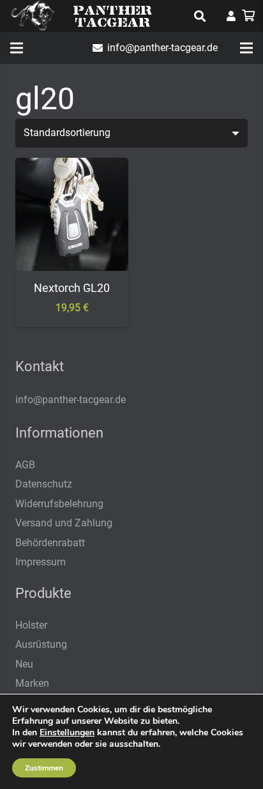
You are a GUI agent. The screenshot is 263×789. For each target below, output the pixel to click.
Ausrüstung (41, 644)
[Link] (231, 16)
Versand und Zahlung (63, 523)
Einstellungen (67, 733)
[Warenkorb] (248, 16)
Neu (24, 664)
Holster (31, 625)
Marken (32, 683)
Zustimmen (44, 768)
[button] (200, 16)
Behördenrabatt (50, 543)
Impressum (40, 562)
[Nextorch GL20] (71, 166)
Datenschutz (43, 484)
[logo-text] (112, 16)
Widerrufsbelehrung (59, 504)
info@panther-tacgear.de (70, 400)
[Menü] (16, 48)
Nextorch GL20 (72, 288)
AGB (25, 465)
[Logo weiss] (32, 16)
